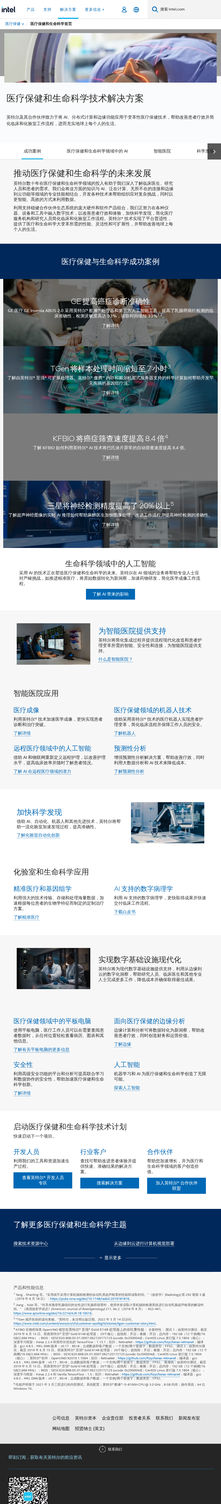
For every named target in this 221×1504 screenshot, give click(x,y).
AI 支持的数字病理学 (143, 888)
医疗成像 (26, 710)
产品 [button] (31, 9)
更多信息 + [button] (95, 9)
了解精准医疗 (26, 917)
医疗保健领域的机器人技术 (153, 710)
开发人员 (26, 1151)
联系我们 (164, 1418)
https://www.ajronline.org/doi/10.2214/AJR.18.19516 (52, 1313)
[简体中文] (136, 9)
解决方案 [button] (68, 9)
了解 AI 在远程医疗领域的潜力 (42, 771)
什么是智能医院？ (115, 659)
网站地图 (61, 1428)
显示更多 (113, 1258)
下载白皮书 (125, 912)
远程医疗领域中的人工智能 (52, 748)
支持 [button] (47, 9)
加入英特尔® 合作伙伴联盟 (177, 1185)
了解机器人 (125, 733)
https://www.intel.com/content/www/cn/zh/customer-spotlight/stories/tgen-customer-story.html (84, 1323)
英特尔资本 (85, 1418)
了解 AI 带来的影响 (110, 594)
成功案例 (32, 151)
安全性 (23, 1064)
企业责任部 (112, 1418)
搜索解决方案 (110, 1183)
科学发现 (205, 151)
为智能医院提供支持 (132, 630)
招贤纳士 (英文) (90, 1428)
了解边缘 (122, 1044)
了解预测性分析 (129, 771)
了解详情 (22, 733)
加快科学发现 (39, 812)
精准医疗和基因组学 (42, 888)
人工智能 (127, 1064)
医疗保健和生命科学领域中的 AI (97, 151)
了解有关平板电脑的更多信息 (41, 1049)
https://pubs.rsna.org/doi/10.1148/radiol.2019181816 (89, 1299)
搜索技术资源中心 (30, 1243)
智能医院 (162, 151)
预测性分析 (130, 748)
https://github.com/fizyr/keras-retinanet (165, 1342)
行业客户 (93, 1151)
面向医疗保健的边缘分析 (149, 1021)
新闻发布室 (189, 1418)
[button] (110, 733)
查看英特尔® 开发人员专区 (43, 1180)
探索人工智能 (127, 1088)
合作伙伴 (160, 1151)
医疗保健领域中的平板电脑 (52, 1021)
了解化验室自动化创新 (38, 835)
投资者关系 (139, 1418)
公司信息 (61, 1418)
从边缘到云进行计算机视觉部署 (144, 1243)
